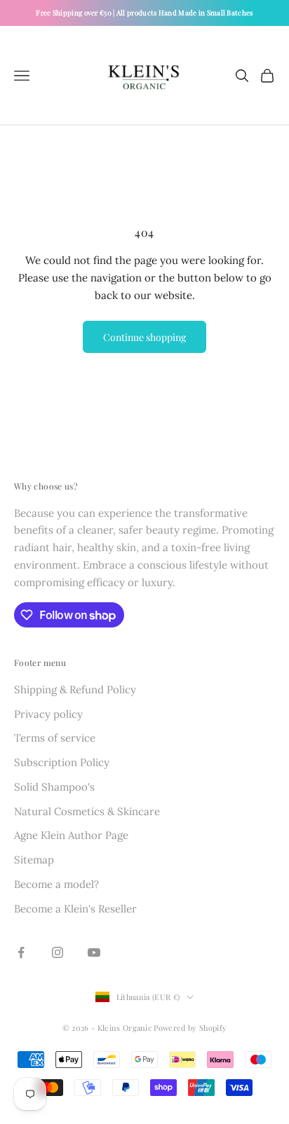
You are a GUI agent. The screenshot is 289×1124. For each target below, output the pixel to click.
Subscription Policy (61, 762)
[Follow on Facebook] (21, 952)
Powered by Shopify (190, 1027)
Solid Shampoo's (54, 786)
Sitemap (34, 859)
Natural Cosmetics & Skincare (87, 811)
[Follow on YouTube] (94, 952)
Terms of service (54, 737)
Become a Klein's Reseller (75, 908)
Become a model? (56, 884)
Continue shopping (144, 337)
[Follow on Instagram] (58, 952)
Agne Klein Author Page (71, 835)
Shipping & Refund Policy (75, 689)
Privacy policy (48, 714)
